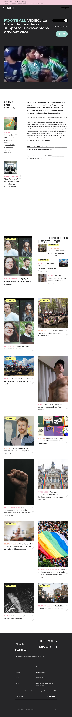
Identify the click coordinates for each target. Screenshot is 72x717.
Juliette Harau (62, 26)
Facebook (17, 672)
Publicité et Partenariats (42, 678)
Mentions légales (40, 672)
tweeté (47, 140)
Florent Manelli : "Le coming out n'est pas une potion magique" (16, 450)
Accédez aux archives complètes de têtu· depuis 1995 (23, 3)
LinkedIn (17, 678)
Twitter (17, 683)
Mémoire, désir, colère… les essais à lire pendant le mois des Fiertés (51, 440)
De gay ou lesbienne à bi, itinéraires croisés (17, 281)
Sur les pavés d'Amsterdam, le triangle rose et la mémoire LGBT (51, 333)
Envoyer (51, 696)
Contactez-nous (40, 667)
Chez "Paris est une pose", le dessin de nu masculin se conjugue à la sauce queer (17, 546)
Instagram (17, 667)
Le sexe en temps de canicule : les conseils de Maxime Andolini (50, 407)
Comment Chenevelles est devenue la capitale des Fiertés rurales (17, 381)
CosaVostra (30, 709)
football (15, 20)
